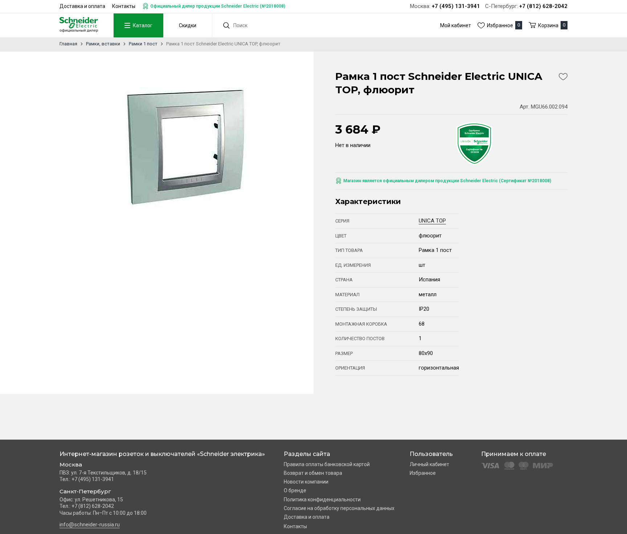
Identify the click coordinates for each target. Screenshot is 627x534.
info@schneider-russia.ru (90, 524)
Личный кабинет (429, 464)
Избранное (423, 473)
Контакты (123, 6)
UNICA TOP (432, 220)
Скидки (187, 25)
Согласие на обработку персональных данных (339, 508)
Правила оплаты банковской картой (327, 464)
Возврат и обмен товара (313, 473)
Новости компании (306, 482)
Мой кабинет (455, 25)
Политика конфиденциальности (322, 499)
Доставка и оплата (82, 6)
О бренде (295, 490)
